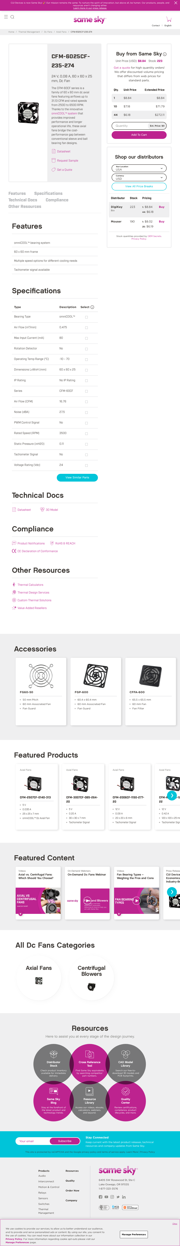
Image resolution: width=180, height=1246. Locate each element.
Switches (43, 1204)
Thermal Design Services (33, 592)
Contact (156, 26)
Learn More (132, 1152)
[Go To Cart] (168, 20)
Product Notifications (31, 543)
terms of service (110, 1152)
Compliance (57, 199)
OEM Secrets (154, 236)
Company (71, 1200)
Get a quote (122, 67)
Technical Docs (22, 199)
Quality (70, 1180)
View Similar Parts (77, 477)
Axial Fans (61, 32)
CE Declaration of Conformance (38, 551)
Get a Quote (64, 169)
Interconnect (46, 1181)
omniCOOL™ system (64, 113)
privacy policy (89, 1152)
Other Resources (24, 206)
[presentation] (172, 796)
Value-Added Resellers (32, 608)
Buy (162, 207)
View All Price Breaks (139, 186)
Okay (174, 1223)
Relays (42, 1192)
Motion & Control (48, 1187)
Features (17, 193)
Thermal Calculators (30, 584)
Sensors (43, 1198)
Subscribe (64, 1141)
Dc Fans (48, 32)
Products (43, 1170)
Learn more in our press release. (90, 8)
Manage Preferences (17, 1242)
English (168, 26)
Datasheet (63, 151)
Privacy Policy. (139, 238)
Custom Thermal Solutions (34, 600)
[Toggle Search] (12, 17)
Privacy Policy (147, 1152)
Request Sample (67, 160)
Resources (72, 1170)
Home (11, 32)
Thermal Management (29, 32)
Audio (42, 1175)
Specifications (48, 193)
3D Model (52, 509)
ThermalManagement (46, 1211)
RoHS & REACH (65, 543)
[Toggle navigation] (6, 17)
